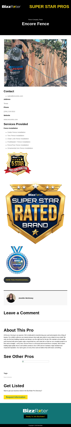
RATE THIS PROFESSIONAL (17, 280)
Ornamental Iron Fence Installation (20, 148)
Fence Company (33, 19)
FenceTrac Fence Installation (18, 145)
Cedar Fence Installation (16, 132)
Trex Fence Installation (15, 136)
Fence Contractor (8, 377)
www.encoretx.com (11, 119)
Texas (41, 19)
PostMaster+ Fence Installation (18, 142)
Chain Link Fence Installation (18, 139)
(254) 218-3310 (9, 111)
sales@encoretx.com (15, 96)
